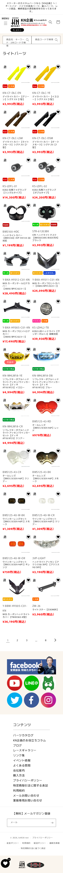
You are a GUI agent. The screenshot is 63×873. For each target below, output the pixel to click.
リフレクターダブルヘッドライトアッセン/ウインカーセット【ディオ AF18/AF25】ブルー (46, 383)
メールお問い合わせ (26, 795)
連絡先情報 (54, 842)
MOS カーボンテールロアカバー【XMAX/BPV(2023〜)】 (16, 286)
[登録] (52, 823)
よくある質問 (22, 765)
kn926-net (24, 837)
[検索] (27, 40)
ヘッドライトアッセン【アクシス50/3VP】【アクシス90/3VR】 (45, 564)
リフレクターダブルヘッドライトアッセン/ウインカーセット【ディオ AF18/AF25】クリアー (16, 434)
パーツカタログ (23, 735)
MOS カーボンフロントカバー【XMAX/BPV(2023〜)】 (45, 284)
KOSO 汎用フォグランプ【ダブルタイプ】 (44, 191)
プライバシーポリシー (27, 780)
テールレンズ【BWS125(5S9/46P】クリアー (16, 478)
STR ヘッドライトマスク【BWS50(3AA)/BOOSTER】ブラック (45, 237)
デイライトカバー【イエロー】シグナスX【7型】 (45, 97)
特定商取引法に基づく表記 (33, 848)
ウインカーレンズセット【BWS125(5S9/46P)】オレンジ (16, 564)
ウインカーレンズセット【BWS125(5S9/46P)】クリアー (45, 521)
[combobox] (17, 40)
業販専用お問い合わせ (27, 800)
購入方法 (19, 775)
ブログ (17, 745)
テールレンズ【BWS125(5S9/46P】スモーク (45, 478)
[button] (5, 23)
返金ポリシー (13, 842)
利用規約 (19, 790)
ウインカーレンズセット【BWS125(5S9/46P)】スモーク (16, 521)
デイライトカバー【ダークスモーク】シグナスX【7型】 (45, 144)
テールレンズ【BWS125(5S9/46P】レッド (45, 428)
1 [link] (8, 640)
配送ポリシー (40, 842)
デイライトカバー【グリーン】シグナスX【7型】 (16, 97)
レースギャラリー (24, 750)
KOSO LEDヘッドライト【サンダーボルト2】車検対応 (46, 332)
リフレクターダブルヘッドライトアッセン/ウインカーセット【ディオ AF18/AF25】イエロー (16, 383)
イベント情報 (22, 760)
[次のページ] (55, 640)
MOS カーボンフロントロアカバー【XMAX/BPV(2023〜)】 (16, 334)
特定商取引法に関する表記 (30, 785)
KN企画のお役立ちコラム (29, 740)
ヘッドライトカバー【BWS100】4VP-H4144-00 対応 (17, 238)
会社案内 (19, 770)
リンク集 (19, 755)
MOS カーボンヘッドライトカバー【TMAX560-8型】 (16, 615)
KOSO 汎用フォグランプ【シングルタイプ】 (14, 191)
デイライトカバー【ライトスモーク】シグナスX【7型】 (16, 144)
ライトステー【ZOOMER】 (45, 609)
